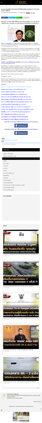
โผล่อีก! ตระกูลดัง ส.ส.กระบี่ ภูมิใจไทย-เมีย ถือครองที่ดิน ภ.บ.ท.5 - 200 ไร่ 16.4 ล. (16, 99)
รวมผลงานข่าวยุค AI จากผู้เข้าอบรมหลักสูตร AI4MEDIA (14, 185)
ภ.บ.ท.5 (3, 144)
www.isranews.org (15, 43)
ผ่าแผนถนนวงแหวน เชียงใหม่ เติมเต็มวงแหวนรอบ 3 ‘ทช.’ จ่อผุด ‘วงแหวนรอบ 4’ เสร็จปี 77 (18, 286)
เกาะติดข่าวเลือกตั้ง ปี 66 (8, 182)
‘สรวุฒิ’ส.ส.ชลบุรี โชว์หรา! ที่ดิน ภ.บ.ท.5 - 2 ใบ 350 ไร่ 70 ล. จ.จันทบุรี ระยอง (15, 106)
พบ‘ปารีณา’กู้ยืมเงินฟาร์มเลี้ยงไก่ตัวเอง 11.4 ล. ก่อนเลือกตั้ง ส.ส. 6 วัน (14, 94)
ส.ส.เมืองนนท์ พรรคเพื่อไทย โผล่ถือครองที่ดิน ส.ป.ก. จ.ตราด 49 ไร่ (13, 104)
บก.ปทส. (3, 142)
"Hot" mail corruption (8, 173)
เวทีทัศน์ (4, 161)
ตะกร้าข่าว (5, 170)
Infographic (6, 175)
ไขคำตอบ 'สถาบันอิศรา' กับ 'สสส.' (9, 156)
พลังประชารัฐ (9, 144)
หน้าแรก (2, 6)
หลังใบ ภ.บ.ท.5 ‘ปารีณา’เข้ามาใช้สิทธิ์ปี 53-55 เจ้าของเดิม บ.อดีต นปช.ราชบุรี (15, 96)
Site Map (39, 401)
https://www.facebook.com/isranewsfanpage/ (29, 121)
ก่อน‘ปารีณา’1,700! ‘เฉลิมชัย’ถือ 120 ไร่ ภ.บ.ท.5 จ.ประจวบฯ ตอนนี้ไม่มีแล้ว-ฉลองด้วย (17, 109)
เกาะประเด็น (5, 165)
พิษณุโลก (14, 144)
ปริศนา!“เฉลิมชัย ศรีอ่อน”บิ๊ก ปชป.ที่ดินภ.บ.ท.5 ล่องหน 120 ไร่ (13, 114)
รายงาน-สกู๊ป (6, 163)
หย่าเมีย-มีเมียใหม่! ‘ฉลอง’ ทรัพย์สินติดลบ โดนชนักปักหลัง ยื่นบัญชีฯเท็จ (14, 116)
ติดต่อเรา (35, 401)
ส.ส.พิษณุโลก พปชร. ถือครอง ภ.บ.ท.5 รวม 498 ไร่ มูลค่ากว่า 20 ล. (13, 89)
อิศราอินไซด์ (5, 178)
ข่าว (7, 6)
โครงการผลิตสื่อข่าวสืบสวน (8, 190)
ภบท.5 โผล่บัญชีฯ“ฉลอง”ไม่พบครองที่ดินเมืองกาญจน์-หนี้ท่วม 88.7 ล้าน (14, 119)
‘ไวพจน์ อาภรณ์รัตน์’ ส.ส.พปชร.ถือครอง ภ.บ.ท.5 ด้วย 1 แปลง (12, 91)
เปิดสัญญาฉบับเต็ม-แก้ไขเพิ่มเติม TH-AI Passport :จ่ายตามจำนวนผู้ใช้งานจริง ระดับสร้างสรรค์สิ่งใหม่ (20, 318)
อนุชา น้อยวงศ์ (37, 142)
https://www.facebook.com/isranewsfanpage (29, 129)
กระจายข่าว (5, 168)
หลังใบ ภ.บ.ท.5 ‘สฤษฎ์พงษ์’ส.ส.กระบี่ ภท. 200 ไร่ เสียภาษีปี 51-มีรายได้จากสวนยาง (16, 86)
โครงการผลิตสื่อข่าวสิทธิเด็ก (8, 187)
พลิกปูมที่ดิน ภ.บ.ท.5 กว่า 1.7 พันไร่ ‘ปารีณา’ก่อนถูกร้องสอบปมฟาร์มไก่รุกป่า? (16, 111)
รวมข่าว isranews (7, 180)
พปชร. (6, 144)
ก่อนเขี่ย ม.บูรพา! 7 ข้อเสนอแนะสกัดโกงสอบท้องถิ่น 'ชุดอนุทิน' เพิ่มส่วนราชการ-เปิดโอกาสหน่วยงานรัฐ (20, 254)
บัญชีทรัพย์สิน (6, 140)
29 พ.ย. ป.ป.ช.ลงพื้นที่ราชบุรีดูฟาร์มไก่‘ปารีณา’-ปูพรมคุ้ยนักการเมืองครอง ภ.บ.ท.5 (16, 101)
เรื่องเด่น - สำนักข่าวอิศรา (13, 140)
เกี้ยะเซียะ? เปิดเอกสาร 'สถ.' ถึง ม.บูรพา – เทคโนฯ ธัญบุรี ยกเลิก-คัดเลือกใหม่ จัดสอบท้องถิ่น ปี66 (19, 381)
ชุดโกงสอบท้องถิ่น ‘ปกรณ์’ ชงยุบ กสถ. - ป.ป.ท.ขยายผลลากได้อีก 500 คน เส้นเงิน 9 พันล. (18, 349)
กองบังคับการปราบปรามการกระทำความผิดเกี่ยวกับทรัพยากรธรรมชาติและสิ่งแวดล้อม (20, 142)
